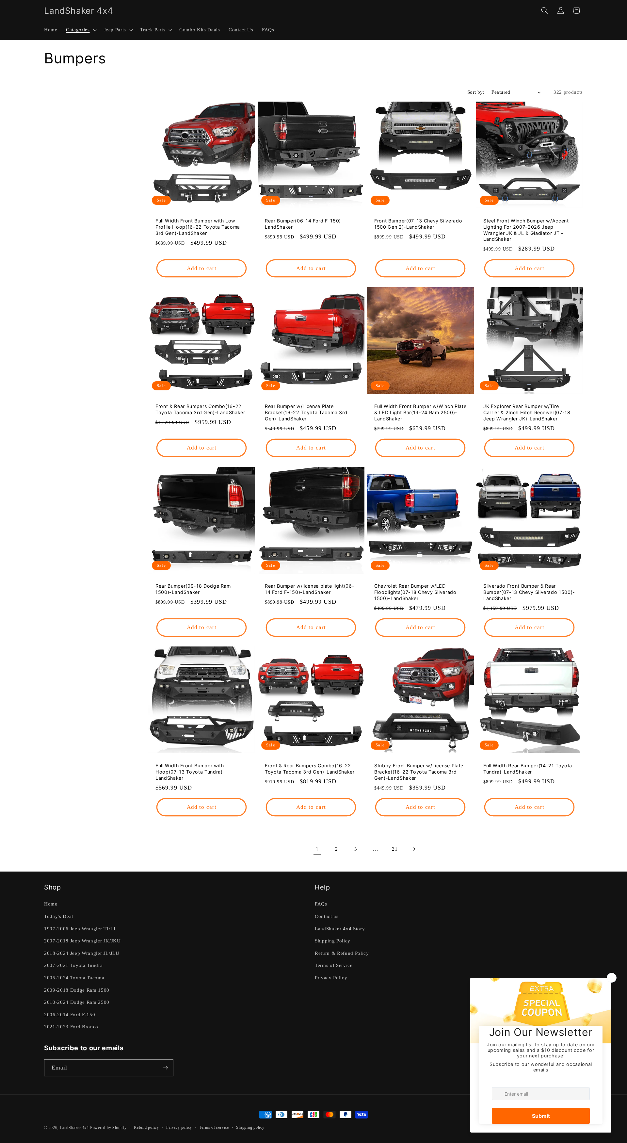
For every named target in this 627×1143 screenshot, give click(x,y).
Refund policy (146, 1127)
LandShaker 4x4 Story (340, 928)
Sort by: (476, 92)
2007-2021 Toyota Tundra (73, 965)
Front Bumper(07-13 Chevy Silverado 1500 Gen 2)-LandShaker (418, 224)
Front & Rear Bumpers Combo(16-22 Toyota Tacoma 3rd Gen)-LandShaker (200, 410)
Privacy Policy (331, 977)
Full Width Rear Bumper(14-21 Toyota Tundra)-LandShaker (527, 769)
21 (394, 849)
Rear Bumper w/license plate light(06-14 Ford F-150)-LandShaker (309, 589)
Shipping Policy (332, 940)
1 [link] (317, 849)
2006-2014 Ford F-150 (69, 1014)
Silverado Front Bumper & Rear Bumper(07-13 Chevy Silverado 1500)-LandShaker (529, 592)
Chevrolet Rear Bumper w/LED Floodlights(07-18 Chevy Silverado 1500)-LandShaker (415, 592)
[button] (80, 29)
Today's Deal (58, 916)
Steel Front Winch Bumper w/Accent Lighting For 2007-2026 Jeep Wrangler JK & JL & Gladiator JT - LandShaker (526, 230)
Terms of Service (334, 965)
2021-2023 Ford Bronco (71, 1026)
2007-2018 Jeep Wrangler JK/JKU (82, 940)
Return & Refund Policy (342, 953)
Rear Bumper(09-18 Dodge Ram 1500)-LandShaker (193, 589)
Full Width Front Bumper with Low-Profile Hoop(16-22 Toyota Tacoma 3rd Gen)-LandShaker (197, 227)
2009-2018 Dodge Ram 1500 (76, 990)
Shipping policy (250, 1127)
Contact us (327, 916)
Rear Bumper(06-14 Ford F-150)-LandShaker (304, 224)
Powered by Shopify (108, 1127)
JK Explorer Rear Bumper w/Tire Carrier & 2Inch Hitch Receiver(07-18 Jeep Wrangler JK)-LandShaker (527, 412)
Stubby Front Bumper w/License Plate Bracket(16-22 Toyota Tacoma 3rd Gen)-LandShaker (418, 771)
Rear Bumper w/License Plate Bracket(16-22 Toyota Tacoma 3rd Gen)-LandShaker (306, 412)
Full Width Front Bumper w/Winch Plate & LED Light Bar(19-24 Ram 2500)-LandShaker (420, 412)
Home (50, 903)
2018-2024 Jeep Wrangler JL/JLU (82, 953)
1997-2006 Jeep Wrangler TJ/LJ (80, 928)
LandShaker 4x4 (74, 1127)
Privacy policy (179, 1127)
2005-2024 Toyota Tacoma (74, 977)
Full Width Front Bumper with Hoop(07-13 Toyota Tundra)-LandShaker (190, 771)
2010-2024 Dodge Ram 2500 (76, 1002)
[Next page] (414, 849)
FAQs (321, 903)
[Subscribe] (165, 1067)
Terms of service (214, 1127)
